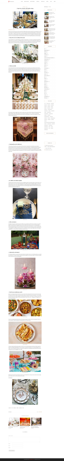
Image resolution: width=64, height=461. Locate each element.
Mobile (9, 447)
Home (22, 1)
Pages (47, 1)
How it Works (32, 1)
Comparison (46, 60)
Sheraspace (46, 126)
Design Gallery (26, 1)
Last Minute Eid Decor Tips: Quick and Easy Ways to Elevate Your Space (52, 33)
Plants (45, 84)
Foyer (45, 66)
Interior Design (46, 75)
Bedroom (52, 103)
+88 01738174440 (48, 148)
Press (55, 1)
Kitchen (45, 78)
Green (45, 69)
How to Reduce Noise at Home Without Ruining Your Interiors (52, 21)
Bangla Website (46, 50)
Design (45, 63)
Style (45, 90)
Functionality (46, 68)
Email (9, 445)
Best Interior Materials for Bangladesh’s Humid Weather (52, 25)
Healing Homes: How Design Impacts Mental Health (52, 17)
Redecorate (46, 125)
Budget (45, 53)
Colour (45, 56)
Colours (49, 106)
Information (46, 72)
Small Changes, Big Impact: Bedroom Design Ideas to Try (52, 13)
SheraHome (46, 87)
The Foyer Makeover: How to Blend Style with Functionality (52, 41)
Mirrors (49, 119)
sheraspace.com (31, 459)
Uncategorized (46, 96)
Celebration (46, 54)
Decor (52, 106)
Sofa (49, 126)
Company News (46, 59)
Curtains (45, 62)
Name (9, 443)
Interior (45, 74)
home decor (49, 112)
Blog (51, 1)
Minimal (46, 119)
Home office (51, 113)
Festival (24, 6)
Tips (26, 6)
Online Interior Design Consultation (50, 122)
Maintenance (46, 81)
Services (38, 1)
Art (44, 48)
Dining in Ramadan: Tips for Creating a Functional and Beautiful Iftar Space (52, 37)
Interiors (51, 116)
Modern (52, 119)
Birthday (45, 51)
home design (46, 113)
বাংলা (48, 6)
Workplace (46, 129)
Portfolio (42, 1)
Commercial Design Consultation (49, 57)
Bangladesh (48, 103)
